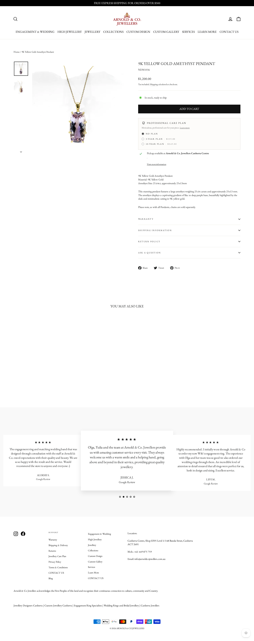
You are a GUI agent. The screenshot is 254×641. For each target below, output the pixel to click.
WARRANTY (145, 219)
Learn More (207, 32)
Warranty (53, 539)
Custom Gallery (166, 32)
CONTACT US (229, 32)
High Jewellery (69, 32)
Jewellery (92, 32)
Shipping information (155, 230)
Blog (51, 578)
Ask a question (149, 252)
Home (17, 51)
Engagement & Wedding (35, 32)
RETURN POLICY (149, 241)
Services (188, 32)
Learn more (185, 127)
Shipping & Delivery (58, 545)
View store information (156, 164)
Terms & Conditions (58, 567)
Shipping (154, 84)
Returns (52, 550)
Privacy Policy (55, 561)
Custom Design (138, 32)
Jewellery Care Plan (57, 556)
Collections (113, 32)
